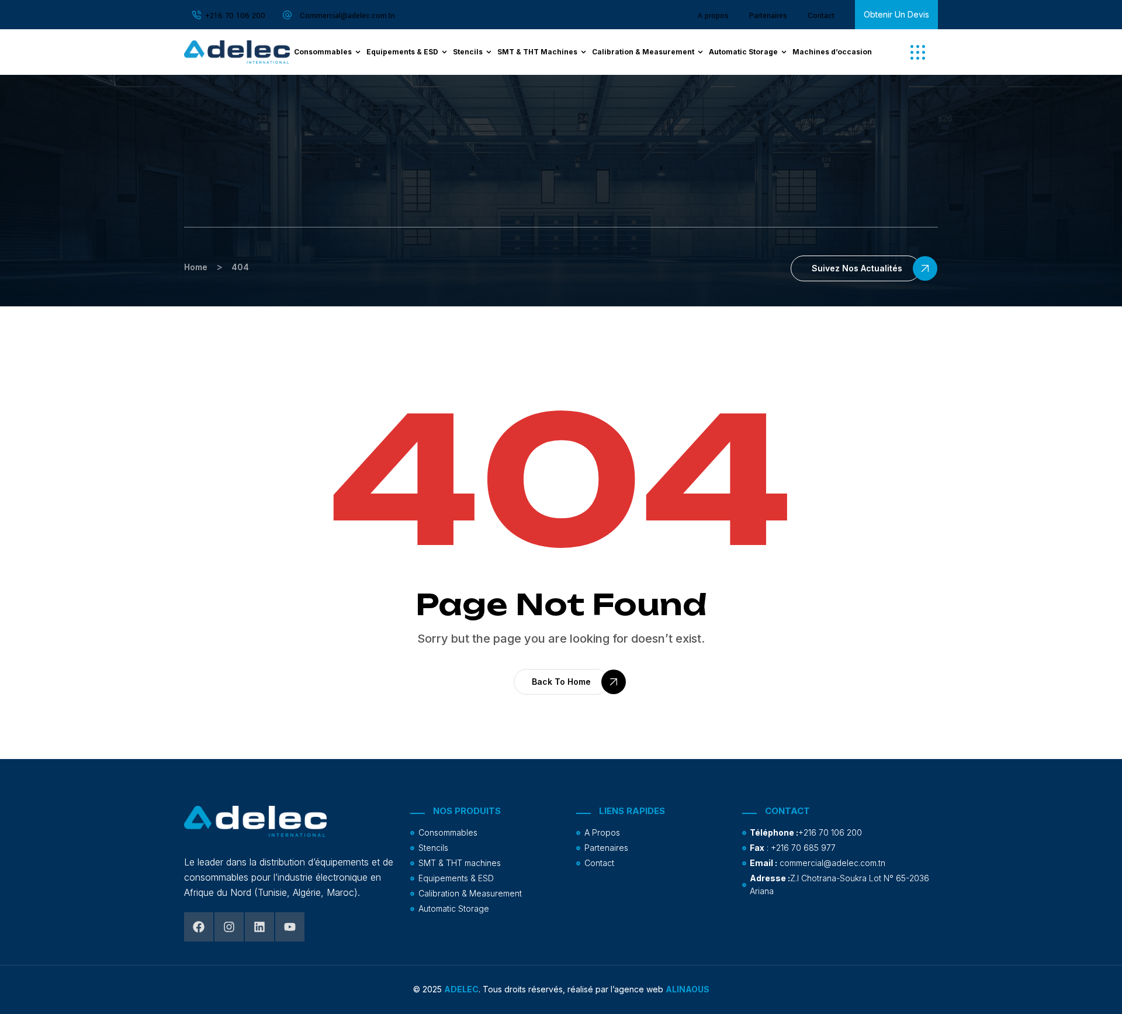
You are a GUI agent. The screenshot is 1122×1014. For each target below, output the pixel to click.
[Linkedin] (259, 926)
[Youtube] (289, 926)
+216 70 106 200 (235, 16)
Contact (821, 16)
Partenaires (768, 16)
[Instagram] (229, 926)
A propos (713, 16)
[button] (917, 52)
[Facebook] (198, 926)
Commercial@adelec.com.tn (347, 16)
